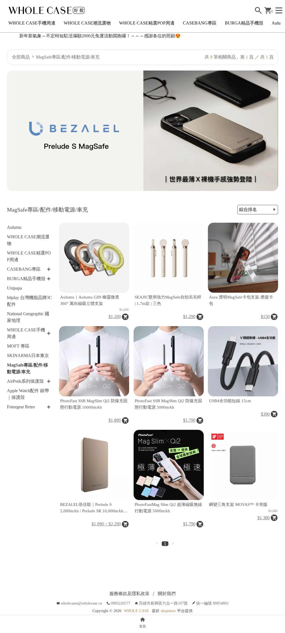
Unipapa (14, 288)
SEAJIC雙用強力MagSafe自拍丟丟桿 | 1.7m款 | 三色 (168, 300)
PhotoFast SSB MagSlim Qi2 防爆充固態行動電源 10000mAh (93, 404)
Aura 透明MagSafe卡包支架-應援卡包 (241, 300)
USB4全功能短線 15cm (230, 401)
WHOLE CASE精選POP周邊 (147, 23)
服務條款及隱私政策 (129, 593)
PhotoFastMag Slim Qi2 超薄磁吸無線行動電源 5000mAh (168, 507)
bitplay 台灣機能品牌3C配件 (29, 301)
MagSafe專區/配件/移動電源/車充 (68, 57)
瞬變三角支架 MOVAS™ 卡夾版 (238, 504)
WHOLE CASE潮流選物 (87, 23)
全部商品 (21, 57)
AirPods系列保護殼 (25, 381)
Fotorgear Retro (21, 406)
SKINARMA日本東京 (28, 355)
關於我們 (167, 593)
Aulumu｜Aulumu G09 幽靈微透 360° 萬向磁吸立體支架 (89, 300)
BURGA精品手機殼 (244, 23)
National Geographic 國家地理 (28, 317)
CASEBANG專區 (200, 23)
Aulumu (14, 227)
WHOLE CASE (136, 611)
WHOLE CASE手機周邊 (31, 23)
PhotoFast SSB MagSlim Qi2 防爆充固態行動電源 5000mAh (168, 404)
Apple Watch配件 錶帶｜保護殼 (28, 394)
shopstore (168, 611)
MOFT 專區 (18, 346)
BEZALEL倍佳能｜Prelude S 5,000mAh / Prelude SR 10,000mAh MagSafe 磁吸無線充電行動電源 (91, 508)
